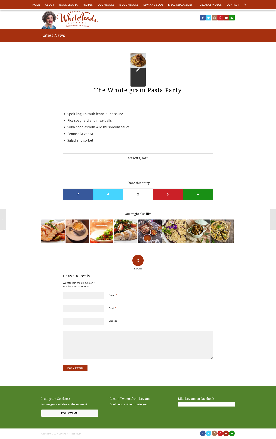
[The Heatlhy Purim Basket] (3, 219)
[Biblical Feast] (273, 219)
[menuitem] (36, 4)
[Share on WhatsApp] (138, 194)
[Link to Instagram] (214, 17)
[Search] (244, 4)
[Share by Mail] (198, 194)
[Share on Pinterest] (168, 194)
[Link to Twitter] (208, 17)
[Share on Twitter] (108, 194)
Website (113, 320)
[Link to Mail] (232, 17)
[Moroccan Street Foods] (150, 231)
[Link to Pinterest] (220, 17)
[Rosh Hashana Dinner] (198, 231)
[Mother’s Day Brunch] (222, 231)
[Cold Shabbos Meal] (125, 231)
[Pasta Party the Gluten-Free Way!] (101, 231)
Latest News (53, 35)
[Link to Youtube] (226, 17)
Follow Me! (69, 413)
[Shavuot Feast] (77, 231)
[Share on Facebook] (78, 194)
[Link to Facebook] (203, 17)
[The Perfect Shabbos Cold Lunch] (174, 231)
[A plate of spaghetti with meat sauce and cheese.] (138, 70)
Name (113, 295)
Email (112, 308)
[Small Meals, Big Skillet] (53, 231)
